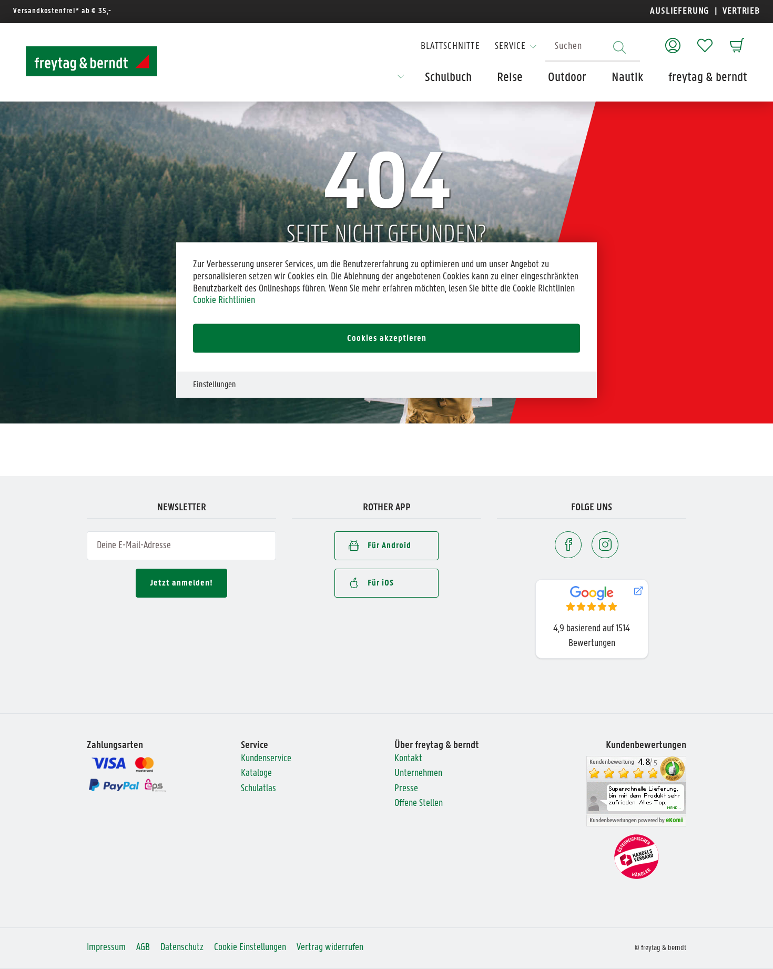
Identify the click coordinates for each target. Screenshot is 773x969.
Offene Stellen (418, 804)
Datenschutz (182, 948)
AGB (143, 948)
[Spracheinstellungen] (401, 80)
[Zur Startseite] (91, 61)
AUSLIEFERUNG (679, 11)
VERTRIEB (740, 11)
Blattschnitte (450, 47)
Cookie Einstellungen (250, 948)
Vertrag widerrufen (330, 948)
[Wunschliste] (705, 40)
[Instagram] (605, 544)
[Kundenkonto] (672, 40)
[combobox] (592, 47)
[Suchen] (619, 47)
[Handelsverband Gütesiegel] (636, 857)
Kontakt (408, 759)
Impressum (106, 948)
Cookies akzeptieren (386, 338)
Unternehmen (418, 774)
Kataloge (256, 774)
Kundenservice (266, 759)
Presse (406, 789)
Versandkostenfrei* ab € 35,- (62, 11)
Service (510, 47)
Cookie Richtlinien (224, 301)
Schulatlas (258, 789)
